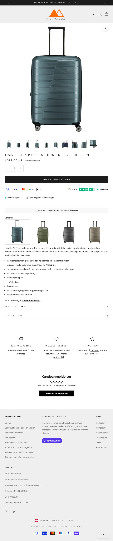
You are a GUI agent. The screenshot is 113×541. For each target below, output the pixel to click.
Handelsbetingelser (14, 432)
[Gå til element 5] (46, 144)
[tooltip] (17, 232)
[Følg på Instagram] (6, 511)
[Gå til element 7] (65, 144)
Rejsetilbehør (102, 432)
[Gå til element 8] (75, 144)
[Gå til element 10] (93, 144)
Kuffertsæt (101, 427)
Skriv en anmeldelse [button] (56, 393)
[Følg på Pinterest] (13, 511)
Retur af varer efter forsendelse (19, 457)
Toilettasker (101, 437)
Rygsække (101, 447)
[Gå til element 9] (84, 144)
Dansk (71, 520)
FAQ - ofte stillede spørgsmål (18, 447)
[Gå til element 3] (28, 144)
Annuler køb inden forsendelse (19, 452)
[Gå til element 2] (18, 144)
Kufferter (100, 423)
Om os (8, 423)
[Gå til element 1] (9, 144)
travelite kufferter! (31, 300)
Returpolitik (10, 437)
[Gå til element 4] (37, 144)
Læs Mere (74, 210)
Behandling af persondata (16, 442)
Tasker (99, 442)
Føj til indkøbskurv (56, 179)
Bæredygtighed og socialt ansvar (20, 427)
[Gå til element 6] (56, 144)
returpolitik (59, 357)
